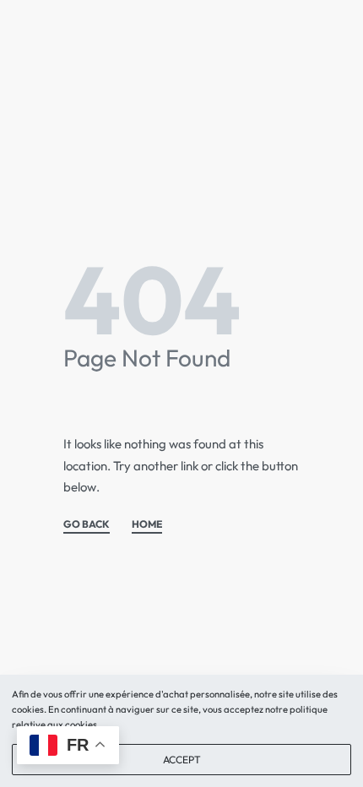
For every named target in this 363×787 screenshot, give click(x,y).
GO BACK (86, 524)
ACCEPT (182, 759)
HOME (147, 524)
